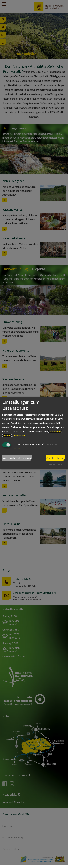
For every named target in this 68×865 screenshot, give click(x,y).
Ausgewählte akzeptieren (17, 457)
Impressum (19, 435)
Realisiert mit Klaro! (55, 464)
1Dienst (17, 448)
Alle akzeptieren (55, 457)
